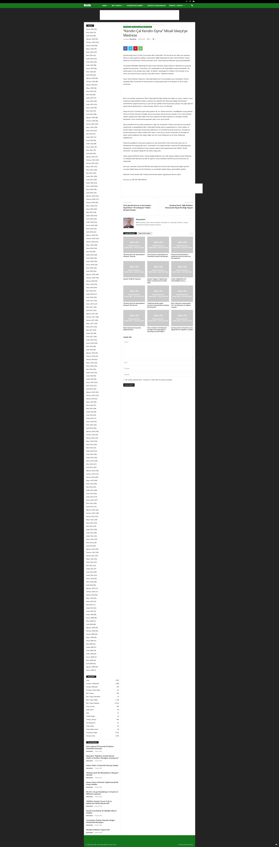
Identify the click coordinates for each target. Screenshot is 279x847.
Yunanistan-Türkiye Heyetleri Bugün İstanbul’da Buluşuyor (100, 821)
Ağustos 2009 (90, 627)
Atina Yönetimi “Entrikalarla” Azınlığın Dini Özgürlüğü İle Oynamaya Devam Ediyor (157, 329)
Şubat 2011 (89, 569)
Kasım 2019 (90, 225)
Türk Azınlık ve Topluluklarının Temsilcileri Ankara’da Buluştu (157, 255)
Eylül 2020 (89, 193)
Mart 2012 (89, 526)
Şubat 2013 (89, 490)
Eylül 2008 (89, 663)
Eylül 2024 (89, 36)
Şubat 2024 (89, 59)
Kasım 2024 (90, 29)
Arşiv (104, 5)
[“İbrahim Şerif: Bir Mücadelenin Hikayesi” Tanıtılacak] (134, 293)
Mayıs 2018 (90, 284)
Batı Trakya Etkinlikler (93, 696)
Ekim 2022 (89, 111)
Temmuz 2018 (90, 278)
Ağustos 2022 (90, 117)
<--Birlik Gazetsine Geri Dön (185, 844)
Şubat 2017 (89, 333)
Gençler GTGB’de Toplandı (132, 279)
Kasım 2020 (90, 186)
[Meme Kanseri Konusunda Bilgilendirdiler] (134, 318)
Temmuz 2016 (90, 356)
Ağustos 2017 (90, 314)
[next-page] (192, 233)
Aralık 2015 (89, 379)
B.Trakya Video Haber (93, 690)
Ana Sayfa (125, 24)
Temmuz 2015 (90, 395)
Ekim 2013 (89, 464)
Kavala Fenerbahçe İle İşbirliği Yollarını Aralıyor (101, 812)
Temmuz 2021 (90, 160)
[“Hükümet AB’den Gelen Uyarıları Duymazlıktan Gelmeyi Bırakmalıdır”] (158, 293)
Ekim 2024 (89, 32)
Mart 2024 (89, 55)
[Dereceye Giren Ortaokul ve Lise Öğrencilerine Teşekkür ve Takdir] (182, 318)
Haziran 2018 (90, 281)
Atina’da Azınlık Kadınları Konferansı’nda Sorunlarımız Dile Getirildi (181, 256)
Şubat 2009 (89, 647)
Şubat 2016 (89, 372)
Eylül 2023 (89, 75)
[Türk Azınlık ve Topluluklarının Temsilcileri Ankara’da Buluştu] (158, 245)
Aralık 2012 (89, 497)
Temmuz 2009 (90, 631)
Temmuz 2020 (90, 199)
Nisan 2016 (89, 366)
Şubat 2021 (89, 176)
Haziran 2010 (90, 595)
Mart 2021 (89, 173)
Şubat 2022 (89, 137)
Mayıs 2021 (90, 166)
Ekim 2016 (89, 346)
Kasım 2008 (90, 657)
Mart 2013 (89, 487)
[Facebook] (186, 1)
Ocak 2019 (89, 258)
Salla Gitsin (90, 710)
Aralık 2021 (89, 144)
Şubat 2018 (89, 294)
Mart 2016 (89, 369)
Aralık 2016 (89, 340)
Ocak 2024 (89, 62)
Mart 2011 (89, 565)
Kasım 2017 (90, 304)
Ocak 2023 (89, 101)
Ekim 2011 (89, 542)
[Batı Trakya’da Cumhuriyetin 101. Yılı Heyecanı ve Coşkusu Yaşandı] (182, 293)
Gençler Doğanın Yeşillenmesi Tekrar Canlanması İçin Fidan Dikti (157, 281)
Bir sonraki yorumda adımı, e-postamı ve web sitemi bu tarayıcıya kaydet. (149, 380)
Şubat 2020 (89, 215)
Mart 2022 (89, 134)
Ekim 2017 (89, 307)
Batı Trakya (117, 5)
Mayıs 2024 (90, 49)
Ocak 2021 (89, 179)
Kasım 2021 (90, 147)
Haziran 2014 (90, 438)
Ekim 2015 (89, 385)
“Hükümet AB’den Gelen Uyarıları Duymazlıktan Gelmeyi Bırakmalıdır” (158, 305)
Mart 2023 (89, 94)
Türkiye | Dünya (176, 5)
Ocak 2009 (89, 650)
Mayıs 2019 (90, 245)
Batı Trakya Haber (137, 27)
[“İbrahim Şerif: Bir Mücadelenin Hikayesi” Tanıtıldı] (134, 245)
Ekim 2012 (89, 503)
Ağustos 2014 (90, 431)
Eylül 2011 (89, 546)
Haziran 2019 (90, 242)
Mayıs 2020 (90, 206)
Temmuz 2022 (90, 121)
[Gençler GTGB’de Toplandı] (134, 269)
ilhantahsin (133, 39)
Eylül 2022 (89, 114)
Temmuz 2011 (90, 552)
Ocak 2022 (89, 140)
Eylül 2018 (89, 271)
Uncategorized (90, 723)
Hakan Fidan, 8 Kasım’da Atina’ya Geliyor (102, 765)
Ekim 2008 (89, 660)
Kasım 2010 (90, 578)
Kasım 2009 (90, 618)
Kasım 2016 (90, 343)
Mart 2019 (89, 251)
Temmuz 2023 (90, 81)
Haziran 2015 (90, 399)
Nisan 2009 (89, 641)
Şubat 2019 (89, 255)
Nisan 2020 (89, 209)
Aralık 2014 (89, 418)
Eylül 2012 (89, 506)
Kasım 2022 (90, 108)
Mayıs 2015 (90, 402)
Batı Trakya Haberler (92, 703)
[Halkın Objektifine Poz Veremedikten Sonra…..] (182, 269)
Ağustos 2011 (90, 549)
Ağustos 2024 (90, 39)
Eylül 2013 (89, 467)
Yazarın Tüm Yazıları (144, 233)
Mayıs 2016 (90, 363)
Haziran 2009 (90, 634)
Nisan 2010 (89, 601)
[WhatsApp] (140, 48)
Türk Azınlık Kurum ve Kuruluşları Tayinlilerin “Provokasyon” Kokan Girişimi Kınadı (137, 207)
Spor (87, 713)
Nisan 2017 (89, 327)
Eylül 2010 (89, 585)
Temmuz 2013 (90, 474)
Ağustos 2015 (90, 392)
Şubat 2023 (89, 98)
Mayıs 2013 (90, 480)
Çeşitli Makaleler (130, 233)
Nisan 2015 (89, 405)
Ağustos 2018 (90, 274)
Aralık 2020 (89, 183)
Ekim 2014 (89, 425)
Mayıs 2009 (90, 637)
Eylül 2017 (89, 310)
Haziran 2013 (90, 477)
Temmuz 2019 (90, 238)
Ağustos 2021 (90, 157)
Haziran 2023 (90, 85)
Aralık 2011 (89, 536)
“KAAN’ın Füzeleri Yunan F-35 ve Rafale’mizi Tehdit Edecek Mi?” (99, 802)
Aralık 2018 (89, 261)
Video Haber (90, 726)
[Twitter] (190, 1)
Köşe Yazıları (147, 27)
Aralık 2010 (89, 575)
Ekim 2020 (89, 189)
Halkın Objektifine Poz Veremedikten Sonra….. (179, 280)
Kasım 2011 (90, 539)
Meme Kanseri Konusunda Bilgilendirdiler (132, 329)
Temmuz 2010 (90, 591)
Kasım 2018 (90, 265)
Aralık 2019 (89, 222)
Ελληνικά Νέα (90, 736)
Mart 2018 (89, 291)
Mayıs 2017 (90, 323)
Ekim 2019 (89, 229)
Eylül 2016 (89, 350)
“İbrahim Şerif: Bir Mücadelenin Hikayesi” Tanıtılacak (134, 304)
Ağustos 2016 (90, 353)
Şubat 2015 (89, 412)
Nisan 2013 (89, 484)
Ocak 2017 (89, 336)
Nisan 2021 (89, 170)
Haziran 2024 (90, 45)
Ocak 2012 (89, 533)
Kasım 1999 (90, 670)
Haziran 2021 (90, 163)
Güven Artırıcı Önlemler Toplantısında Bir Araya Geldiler (102, 783)
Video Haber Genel (92, 729)
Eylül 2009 (89, 624)
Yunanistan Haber (134, 5)
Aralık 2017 (89, 300)
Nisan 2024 (89, 52)
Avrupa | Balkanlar (92, 687)
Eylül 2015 (89, 389)
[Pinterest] (135, 48)
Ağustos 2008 (90, 667)
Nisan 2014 (89, 444)
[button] (192, 5)
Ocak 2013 (89, 493)
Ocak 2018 (89, 297)
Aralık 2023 (89, 65)
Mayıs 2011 (90, 559)
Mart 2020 (89, 212)
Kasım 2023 (90, 68)
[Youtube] (193, 1)
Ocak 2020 (89, 219)
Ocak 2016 (89, 376)
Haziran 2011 (90, 556)
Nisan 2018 (89, 287)
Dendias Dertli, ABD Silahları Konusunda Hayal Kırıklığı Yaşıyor (179, 206)
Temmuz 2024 (90, 42)
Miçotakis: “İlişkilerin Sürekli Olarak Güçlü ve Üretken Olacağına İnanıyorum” (102, 757)
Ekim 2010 (89, 582)
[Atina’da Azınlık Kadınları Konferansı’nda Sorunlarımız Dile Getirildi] (182, 245)
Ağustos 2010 (90, 588)
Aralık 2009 (89, 614)
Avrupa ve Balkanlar (156, 5)
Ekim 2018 (89, 268)
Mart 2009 (89, 644)
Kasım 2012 (90, 500)
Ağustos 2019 (90, 235)
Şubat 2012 (89, 529)
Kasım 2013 (90, 461)
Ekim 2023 (89, 72)
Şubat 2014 (89, 451)
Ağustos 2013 (90, 471)
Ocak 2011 (89, 572)
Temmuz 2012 (90, 513)
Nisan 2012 (89, 523)
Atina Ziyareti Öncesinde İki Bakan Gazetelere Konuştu (100, 747)
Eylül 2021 (89, 153)
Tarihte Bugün (90, 716)
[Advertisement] (139, 15)
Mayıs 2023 (90, 88)
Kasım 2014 (90, 421)
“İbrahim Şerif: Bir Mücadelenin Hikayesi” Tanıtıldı (134, 255)
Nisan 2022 (89, 130)
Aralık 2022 (89, 104)
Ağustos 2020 (90, 196)
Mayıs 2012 (90, 520)
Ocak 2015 (89, 415)
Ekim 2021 (89, 150)
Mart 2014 (89, 448)
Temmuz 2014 (90, 435)
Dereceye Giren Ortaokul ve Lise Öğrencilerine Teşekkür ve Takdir (182, 329)
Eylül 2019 (89, 232)
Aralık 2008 (89, 654)
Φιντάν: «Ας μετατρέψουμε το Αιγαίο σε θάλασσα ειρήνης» (102, 793)
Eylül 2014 (89, 428)
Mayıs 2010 (90, 598)
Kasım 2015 (90, 382)
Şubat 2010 (89, 608)
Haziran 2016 (90, 359)
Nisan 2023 (89, 91)
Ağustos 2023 (90, 78)
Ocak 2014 (89, 454)
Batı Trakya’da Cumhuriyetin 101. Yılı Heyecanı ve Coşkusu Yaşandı (181, 305)
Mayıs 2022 (90, 127)
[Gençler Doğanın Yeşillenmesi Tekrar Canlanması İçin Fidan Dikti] (158, 269)
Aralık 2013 (89, 457)
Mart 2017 (89, 330)
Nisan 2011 (89, 562)
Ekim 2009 (89, 621)
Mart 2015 (89, 408)
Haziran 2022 (90, 124)
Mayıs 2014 (90, 441)
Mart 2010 (89, 605)
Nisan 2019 (89, 248)
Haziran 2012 (90, 516)
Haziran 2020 (90, 202)
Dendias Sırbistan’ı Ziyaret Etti (98, 830)
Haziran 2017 (90, 320)
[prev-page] (189, 233)
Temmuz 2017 (90, 317)
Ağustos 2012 (90, 510)
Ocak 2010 (89, 611)
